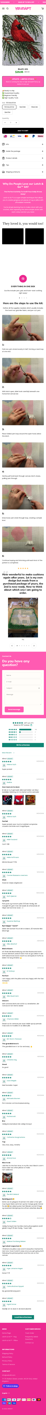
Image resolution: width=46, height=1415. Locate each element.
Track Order (29, 1333)
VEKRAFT (10, 758)
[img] (23, 723)
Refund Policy (7, 1357)
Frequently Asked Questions (31, 1338)
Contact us (29, 1343)
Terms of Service (8, 1364)
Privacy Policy (7, 1361)
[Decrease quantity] (5, 123)
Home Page (6, 1333)
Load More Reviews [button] (23, 1317)
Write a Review (23, 745)
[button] (13, 729)
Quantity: (5, 118)
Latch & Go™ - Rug (9, 1337)
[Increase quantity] (16, 123)
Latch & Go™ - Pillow (10, 1340)
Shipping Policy (7, 1353)
